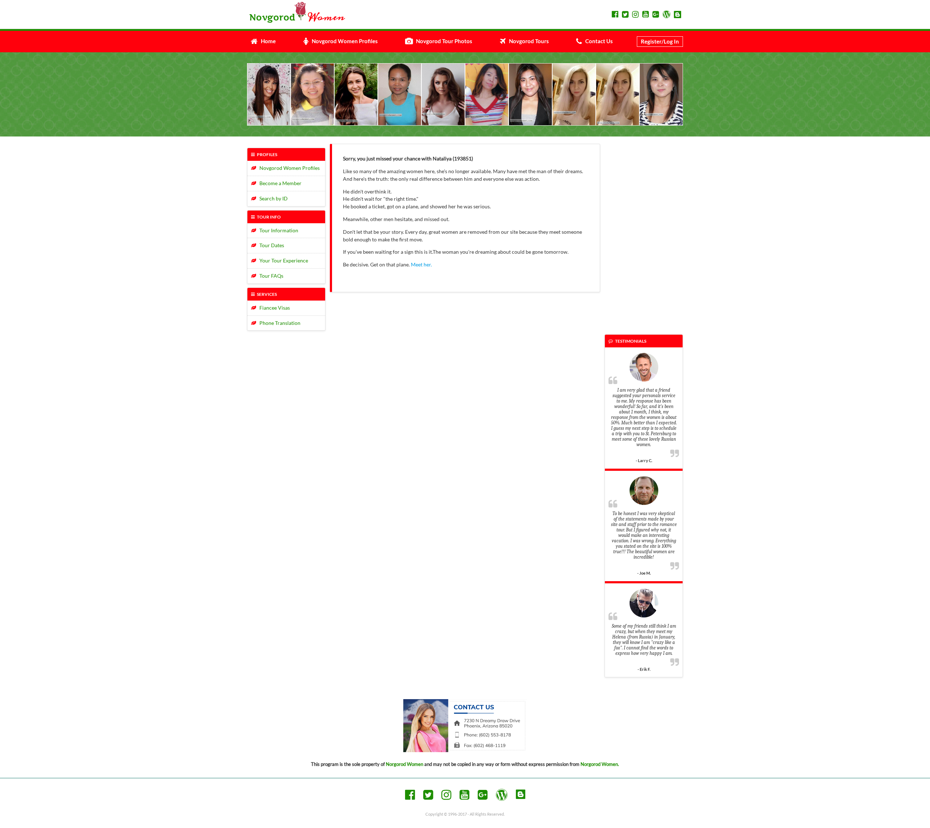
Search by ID (272, 198)
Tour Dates (270, 245)
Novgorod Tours (527, 41)
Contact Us (597, 41)
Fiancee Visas (273, 308)
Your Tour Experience (282, 260)
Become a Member (279, 183)
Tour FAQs (269, 276)
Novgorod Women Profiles (343, 41)
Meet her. (421, 264)
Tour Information (277, 230)
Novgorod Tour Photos (442, 41)
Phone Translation (278, 323)
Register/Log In (660, 41)
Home (267, 41)
